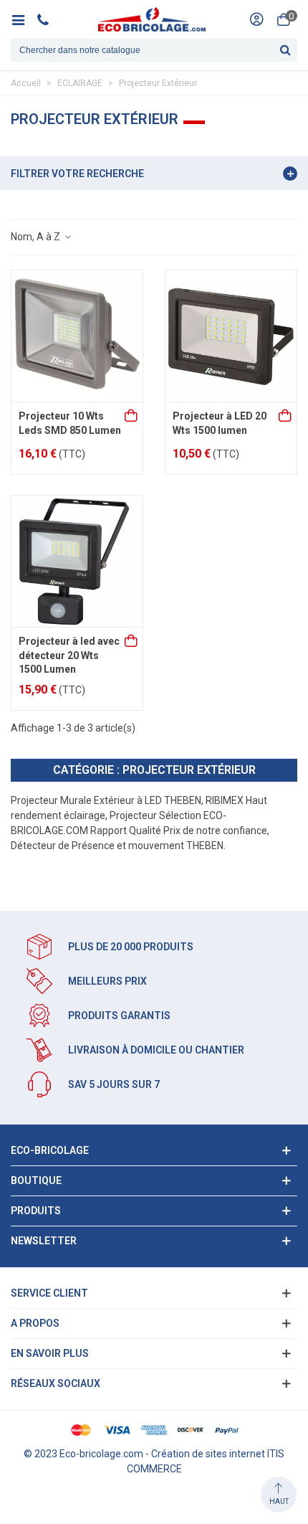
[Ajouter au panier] (132, 416)
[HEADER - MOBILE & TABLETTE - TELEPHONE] (48, 19)
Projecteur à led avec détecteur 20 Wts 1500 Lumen (69, 655)
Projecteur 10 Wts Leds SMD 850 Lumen (70, 423)
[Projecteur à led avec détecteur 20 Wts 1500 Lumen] (77, 561)
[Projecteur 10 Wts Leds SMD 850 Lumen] (77, 336)
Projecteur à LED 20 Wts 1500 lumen (219, 423)
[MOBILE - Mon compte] (256, 19)
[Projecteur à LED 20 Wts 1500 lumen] (231, 336)
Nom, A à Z (36, 236)
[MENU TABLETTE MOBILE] (23, 19)
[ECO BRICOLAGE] (152, 19)
